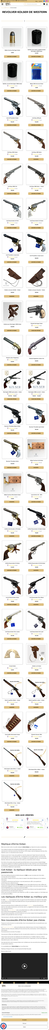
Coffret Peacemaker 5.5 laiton (12, 563)
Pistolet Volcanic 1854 (36, 734)
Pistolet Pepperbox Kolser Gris (36, 358)
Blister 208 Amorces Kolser (36, 83)
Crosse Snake (12, 666)
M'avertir (36, 159)
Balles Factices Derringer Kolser (12, 50)
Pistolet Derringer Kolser (37, 323)
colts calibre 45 (12, 910)
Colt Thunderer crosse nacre (36, 255)
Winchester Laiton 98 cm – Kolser (12, 768)
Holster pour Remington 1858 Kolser (12, 324)
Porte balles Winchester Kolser (12, 734)
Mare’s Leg (30, 905)
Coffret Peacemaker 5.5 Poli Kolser (36, 563)
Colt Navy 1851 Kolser (12, 152)
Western (8, 7)
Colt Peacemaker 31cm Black (36, 597)
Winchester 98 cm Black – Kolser (37, 769)
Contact (40, 1)
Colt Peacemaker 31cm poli (36, 631)
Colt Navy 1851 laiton (37, 152)
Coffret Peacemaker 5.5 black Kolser (36, 529)
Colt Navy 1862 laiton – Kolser (36, 186)
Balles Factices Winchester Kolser (12, 494)
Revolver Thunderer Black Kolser (12, 426)
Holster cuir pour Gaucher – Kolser (36, 290)
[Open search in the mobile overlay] (32, 4)
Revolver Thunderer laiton (12, 461)
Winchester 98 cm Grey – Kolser (12, 803)
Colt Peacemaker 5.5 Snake (36, 220)
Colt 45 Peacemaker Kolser (12, 597)
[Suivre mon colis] (14, 983)
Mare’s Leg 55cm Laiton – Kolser (36, 700)
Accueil (3, 7)
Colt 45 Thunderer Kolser (12, 118)
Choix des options (36, 330)
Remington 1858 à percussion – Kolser (12, 392)
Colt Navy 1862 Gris (12, 186)
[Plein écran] (46, 978)
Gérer (24, 1027)
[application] (24, 966)
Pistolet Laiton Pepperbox (12, 357)
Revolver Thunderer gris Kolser (36, 427)
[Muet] (44, 978)
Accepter (24, 1019)
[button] (2, 4)
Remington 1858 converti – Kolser (36, 392)
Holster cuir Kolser (36, 666)
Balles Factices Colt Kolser (36, 460)
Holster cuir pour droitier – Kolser (12, 290)
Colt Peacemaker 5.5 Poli (12, 220)
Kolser (7, 899)
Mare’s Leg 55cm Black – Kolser (12, 700)
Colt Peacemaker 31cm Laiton (12, 631)
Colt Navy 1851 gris (36, 118)
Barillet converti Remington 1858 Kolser (12, 83)
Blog (36, 1)
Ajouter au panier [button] (11, 56)
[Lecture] (3, 978)
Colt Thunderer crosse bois (12, 255)
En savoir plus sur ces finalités (7, 1016)
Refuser (24, 1023)
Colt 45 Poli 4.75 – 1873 (36, 494)
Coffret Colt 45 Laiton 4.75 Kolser (12, 529)
